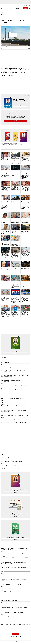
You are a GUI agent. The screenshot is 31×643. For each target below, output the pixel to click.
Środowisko (2, 417)
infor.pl (27, 5)
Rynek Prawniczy (3, 556)
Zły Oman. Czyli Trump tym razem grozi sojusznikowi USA (13, 465)
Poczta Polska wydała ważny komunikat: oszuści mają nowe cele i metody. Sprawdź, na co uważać (14, 390)
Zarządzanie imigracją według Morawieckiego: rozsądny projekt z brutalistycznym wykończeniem (14, 580)
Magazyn (2, 400)
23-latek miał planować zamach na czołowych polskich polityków (14, 422)
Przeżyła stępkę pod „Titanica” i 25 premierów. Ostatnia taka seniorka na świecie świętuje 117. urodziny (15, 371)
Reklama (7, 624)
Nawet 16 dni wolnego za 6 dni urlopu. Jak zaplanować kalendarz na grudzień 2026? (14, 406)
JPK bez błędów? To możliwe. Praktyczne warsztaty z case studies (15, 351)
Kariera (14, 624)
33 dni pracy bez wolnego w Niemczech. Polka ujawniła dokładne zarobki (15, 415)
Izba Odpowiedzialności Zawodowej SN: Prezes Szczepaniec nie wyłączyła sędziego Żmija (13, 366)
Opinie (2, 467)
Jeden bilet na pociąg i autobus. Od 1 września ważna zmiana (13, 398)
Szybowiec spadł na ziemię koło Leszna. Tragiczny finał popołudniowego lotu (12, 381)
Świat (1, 369)
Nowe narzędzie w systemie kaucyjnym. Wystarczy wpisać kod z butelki (15, 419)
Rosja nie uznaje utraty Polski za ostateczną (5, 244)
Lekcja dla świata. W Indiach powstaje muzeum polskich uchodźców (14, 457)
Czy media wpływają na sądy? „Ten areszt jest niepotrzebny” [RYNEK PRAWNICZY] (14, 558)
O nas (4, 624)
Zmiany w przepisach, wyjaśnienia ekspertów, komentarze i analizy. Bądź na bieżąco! (15, 514)
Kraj (1, 359)
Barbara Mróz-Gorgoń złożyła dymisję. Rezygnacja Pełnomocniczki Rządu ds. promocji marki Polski (5, 221)
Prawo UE (2, 364)
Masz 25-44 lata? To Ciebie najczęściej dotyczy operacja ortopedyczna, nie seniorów (25, 221)
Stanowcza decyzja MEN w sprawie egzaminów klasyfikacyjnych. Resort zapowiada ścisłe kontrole (15, 385)
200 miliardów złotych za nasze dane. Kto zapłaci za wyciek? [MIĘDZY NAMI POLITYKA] (15, 553)
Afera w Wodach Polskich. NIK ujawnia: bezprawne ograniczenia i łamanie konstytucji (14, 362)
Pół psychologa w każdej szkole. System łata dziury (11, 591)
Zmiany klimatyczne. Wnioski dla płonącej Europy (11, 468)
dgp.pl (16, 5)
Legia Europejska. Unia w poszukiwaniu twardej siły (11, 461)
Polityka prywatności (18, 624)
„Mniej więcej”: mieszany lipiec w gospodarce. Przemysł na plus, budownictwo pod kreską (14, 608)
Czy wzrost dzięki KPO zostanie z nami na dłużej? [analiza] (12, 612)
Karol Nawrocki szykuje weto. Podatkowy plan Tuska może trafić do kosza (15, 232)
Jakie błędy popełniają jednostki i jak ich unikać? (20, 100)
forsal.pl (23, 5)
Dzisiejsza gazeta (4, 8)
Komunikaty (10, 624)
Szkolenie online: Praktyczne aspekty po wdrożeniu (18, 103)
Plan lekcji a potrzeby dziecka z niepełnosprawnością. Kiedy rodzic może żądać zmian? (14, 411)
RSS (15, 626)
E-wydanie (2, 573)
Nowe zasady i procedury (15, 536)
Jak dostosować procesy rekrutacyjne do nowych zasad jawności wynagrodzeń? (15, 490)
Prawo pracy (2, 404)
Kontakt (2, 624)
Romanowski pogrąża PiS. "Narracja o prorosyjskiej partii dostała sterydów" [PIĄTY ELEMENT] (14, 563)
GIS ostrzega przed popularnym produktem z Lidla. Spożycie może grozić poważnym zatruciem (14, 376)
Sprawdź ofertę (15, 120)
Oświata (2, 383)
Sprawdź (20, 105)
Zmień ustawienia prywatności (26, 624)
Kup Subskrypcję (25, 8)
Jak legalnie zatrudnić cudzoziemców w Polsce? (15, 537)
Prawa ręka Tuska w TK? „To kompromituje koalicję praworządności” (14, 567)
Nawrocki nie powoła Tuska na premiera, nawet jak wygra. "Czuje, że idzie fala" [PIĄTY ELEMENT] (14, 549)
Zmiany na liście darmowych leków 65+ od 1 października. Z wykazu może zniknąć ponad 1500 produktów (15, 244)
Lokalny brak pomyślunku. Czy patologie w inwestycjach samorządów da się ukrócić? (15, 616)
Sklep (30, 5)
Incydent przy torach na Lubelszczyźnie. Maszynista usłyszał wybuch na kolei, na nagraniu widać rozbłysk (25, 232)
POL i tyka (2, 551)
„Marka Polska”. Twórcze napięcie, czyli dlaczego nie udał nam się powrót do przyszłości (14, 575)
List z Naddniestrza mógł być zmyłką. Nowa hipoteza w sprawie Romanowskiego (5, 232)
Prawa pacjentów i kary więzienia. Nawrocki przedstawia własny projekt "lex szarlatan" (15, 221)
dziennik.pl (19, 5)
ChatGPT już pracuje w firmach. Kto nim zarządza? (11, 584)
